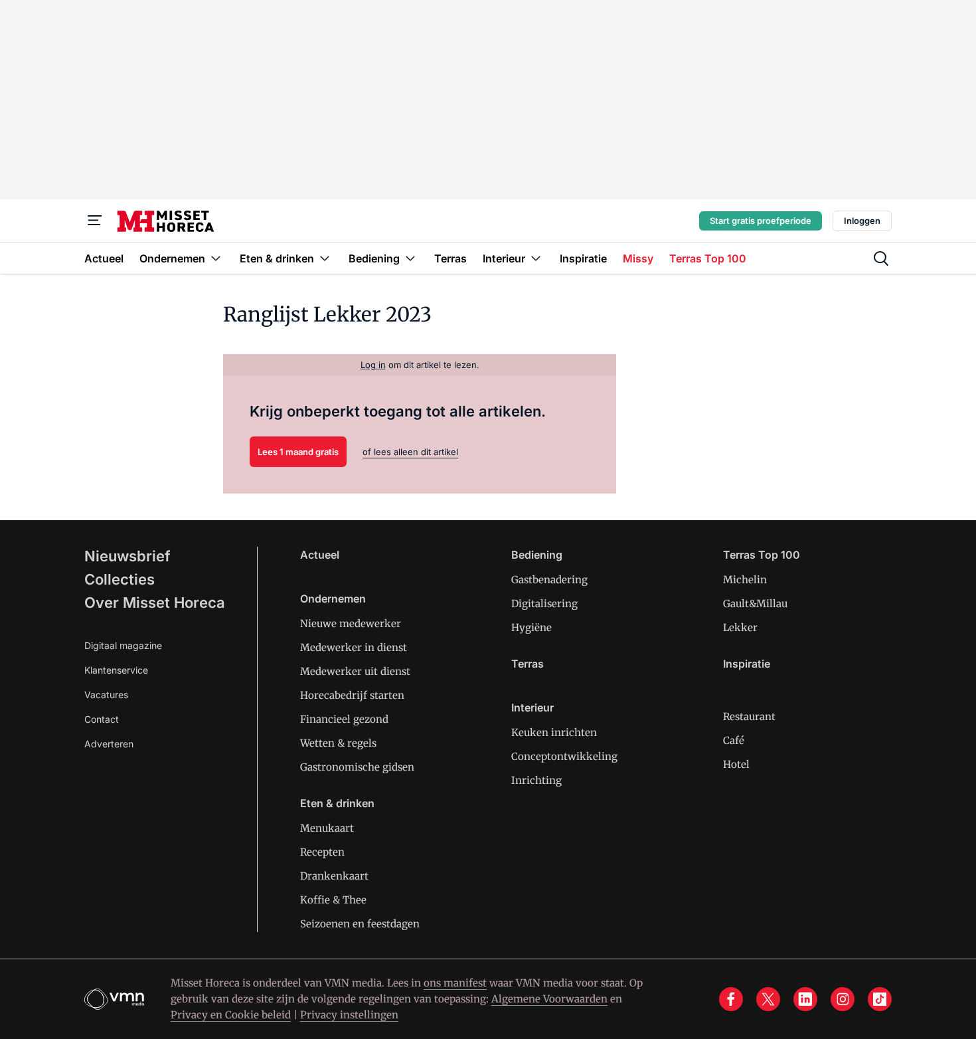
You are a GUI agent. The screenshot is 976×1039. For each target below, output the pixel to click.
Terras (527, 663)
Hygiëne (531, 627)
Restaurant (749, 716)
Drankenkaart (334, 876)
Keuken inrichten (554, 732)
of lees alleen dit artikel (410, 451)
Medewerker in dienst (353, 647)
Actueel (319, 554)
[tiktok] (880, 999)
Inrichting (536, 780)
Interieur (532, 707)
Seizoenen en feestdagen (360, 923)
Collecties (119, 579)
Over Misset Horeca (154, 602)
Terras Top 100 (761, 554)
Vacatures (106, 694)
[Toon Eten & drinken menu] (325, 258)
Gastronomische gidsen (357, 767)
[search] (881, 258)
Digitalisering (544, 603)
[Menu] (95, 220)
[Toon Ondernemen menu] (216, 258)
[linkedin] (805, 999)
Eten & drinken (337, 803)
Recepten (322, 852)
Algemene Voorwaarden (549, 998)
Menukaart (327, 828)
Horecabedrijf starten (352, 695)
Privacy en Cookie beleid (231, 1014)
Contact (101, 719)
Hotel (736, 764)
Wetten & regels (338, 743)
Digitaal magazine (123, 645)
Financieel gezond (344, 719)
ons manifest (455, 983)
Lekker (740, 627)
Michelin (745, 579)
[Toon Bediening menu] (410, 258)
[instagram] (842, 999)
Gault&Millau (755, 603)
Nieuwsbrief (127, 556)
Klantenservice (116, 670)
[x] (768, 999)
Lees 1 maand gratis (298, 451)
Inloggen (862, 220)
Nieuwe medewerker (350, 623)
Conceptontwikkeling (564, 756)
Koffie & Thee (333, 900)
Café (733, 740)
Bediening (536, 554)
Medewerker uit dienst (355, 671)
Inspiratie (746, 663)
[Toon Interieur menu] (536, 258)
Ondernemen (333, 598)
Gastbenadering (549, 579)
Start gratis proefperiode (760, 220)
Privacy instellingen (349, 1014)
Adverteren (108, 743)
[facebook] (731, 999)
